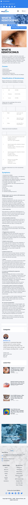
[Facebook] (4, 6)
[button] (18, 11)
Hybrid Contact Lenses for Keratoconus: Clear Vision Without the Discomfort (17, 383)
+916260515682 (10, 439)
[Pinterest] (9, 6)
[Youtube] (6, 6)
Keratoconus (16, 27)
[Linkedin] (12, 6)
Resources (23, 27)
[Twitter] (14, 6)
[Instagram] (1, 6)
